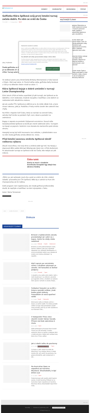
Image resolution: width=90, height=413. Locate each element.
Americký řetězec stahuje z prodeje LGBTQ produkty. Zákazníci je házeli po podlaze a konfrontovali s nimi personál (79, 60)
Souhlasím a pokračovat (53, 68)
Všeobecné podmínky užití (41, 407)
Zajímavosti (52, 244)
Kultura (40, 244)
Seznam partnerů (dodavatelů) (28, 64)
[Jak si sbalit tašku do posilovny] (16, 351)
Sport (20, 22)
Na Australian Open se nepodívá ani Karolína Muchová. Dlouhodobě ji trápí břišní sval (43, 369)
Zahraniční (57, 9)
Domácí (44, 9)
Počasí (83, 9)
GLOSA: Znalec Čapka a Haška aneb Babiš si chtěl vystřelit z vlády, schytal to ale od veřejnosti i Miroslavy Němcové (79, 74)
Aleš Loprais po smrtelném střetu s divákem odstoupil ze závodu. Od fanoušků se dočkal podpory (44, 266)
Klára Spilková (13, 211)
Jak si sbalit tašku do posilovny (44, 343)
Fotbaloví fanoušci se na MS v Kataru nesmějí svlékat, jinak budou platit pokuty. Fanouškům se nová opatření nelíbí (43, 292)
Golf (5, 211)
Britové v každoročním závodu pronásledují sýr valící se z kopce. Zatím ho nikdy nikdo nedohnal (44, 238)
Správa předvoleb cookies (58, 407)
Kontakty (27, 407)
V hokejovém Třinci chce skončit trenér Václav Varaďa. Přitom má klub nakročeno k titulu (43, 320)
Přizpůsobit (39, 68)
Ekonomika (71, 9)
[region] (46, 57)
